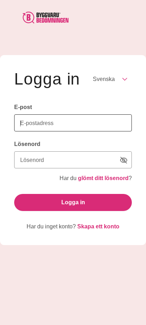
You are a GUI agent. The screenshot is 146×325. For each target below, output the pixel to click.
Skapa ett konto (98, 226)
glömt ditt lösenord (103, 178)
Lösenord (27, 144)
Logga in (73, 202)
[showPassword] (124, 160)
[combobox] (109, 79)
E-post (23, 107)
